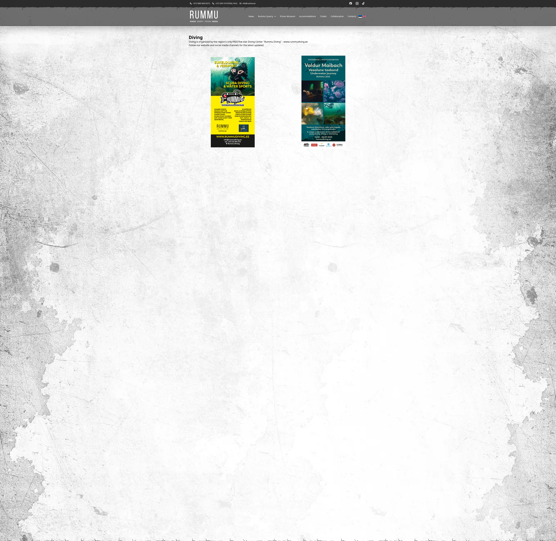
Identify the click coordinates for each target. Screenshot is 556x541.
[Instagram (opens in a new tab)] (357, 3)
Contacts (352, 16)
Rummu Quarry (265, 16)
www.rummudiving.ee (296, 41)
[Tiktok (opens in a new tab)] (363, 3)
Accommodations (307, 16)
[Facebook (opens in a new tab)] (350, 3)
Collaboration (337, 16)
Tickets (323, 16)
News (251, 16)
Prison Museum (287, 16)
